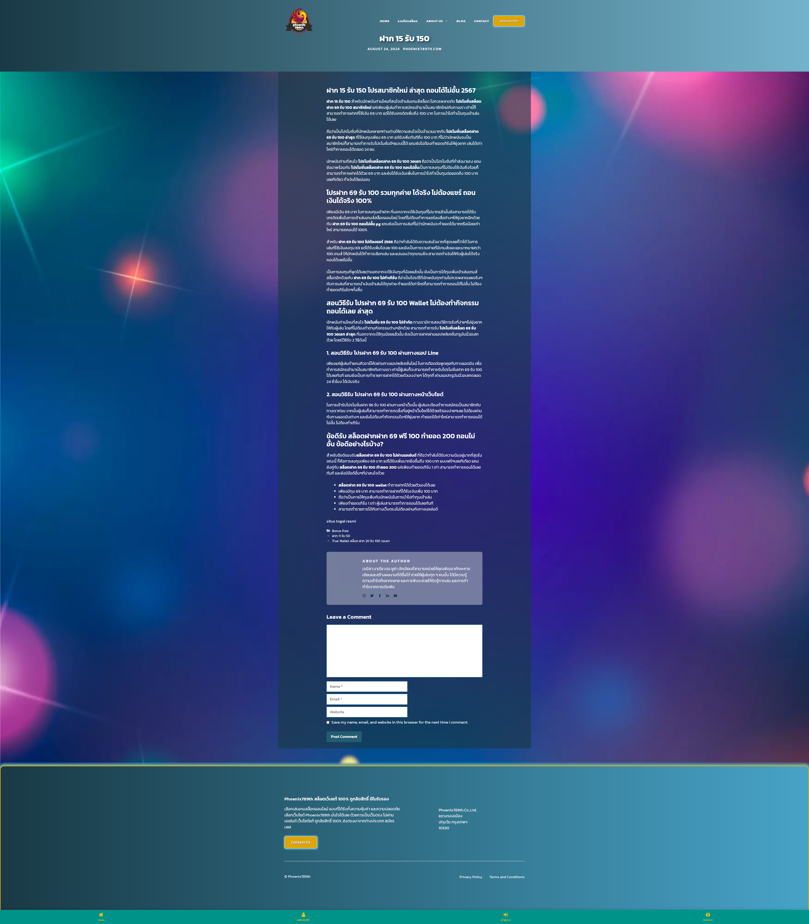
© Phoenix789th (297, 876)
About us (434, 21)
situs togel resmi (341, 521)
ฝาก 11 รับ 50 (341, 535)
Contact (481, 21)
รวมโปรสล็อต (408, 21)
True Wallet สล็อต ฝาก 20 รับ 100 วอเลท (361, 540)
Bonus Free (340, 530)
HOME (384, 21)
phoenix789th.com (422, 48)
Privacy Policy (470, 877)
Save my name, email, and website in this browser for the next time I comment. (399, 722)
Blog (461, 21)
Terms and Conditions (507, 877)
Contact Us (301, 842)
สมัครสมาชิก (509, 21)
